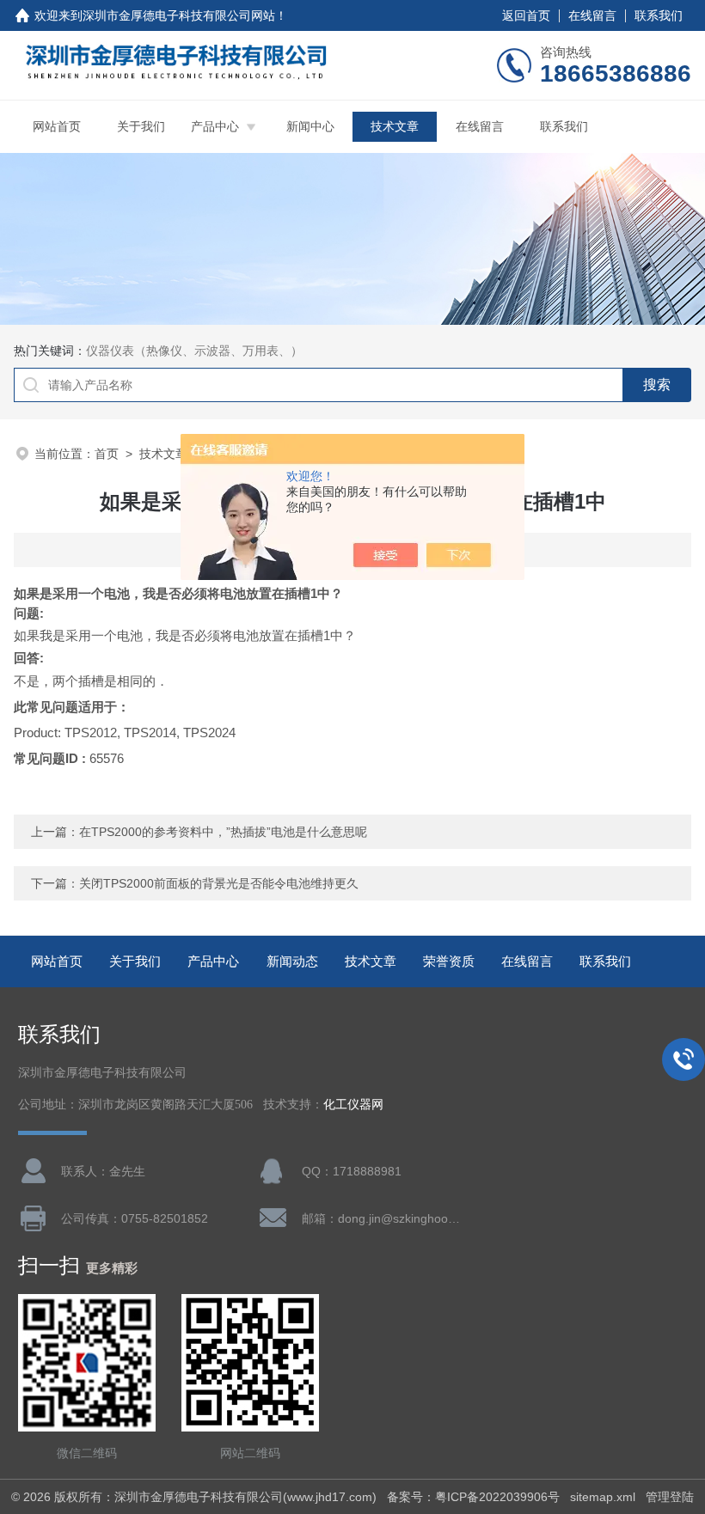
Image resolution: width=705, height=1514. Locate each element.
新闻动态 (292, 961)
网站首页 (57, 126)
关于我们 (141, 126)
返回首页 (526, 15)
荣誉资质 (449, 961)
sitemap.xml (602, 1497)
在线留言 (592, 15)
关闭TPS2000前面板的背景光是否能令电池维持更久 (219, 883)
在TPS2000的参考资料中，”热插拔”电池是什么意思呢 (223, 832)
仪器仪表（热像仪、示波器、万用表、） (194, 350)
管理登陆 (670, 1497)
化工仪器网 (353, 1104)
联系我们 (658, 15)
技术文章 (395, 126)
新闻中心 (310, 126)
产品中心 (215, 126)
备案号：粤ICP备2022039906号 (473, 1497)
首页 (107, 454)
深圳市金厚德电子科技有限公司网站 (179, 15)
